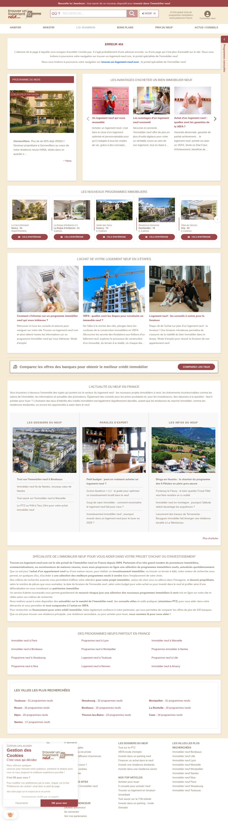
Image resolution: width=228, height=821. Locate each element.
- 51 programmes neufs (33, 700)
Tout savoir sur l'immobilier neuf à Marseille (41, 498)
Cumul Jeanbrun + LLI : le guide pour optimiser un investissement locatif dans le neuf (113, 493)
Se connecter (71, 811)
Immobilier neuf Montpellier (187, 768)
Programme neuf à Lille (165, 657)
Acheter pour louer (128, 781)
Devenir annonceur (75, 807)
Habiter (15, 27)
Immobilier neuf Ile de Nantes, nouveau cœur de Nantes (44, 488)
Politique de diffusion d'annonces (82, 756)
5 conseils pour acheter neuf (134, 786)
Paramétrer (22, 803)
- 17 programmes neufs (32, 722)
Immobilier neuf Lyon (184, 760)
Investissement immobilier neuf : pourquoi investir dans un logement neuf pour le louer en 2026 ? (113, 518)
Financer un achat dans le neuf (135, 760)
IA (150, 13)
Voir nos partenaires (75, 816)
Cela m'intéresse (31, 237)
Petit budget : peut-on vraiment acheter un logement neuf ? (112, 481)
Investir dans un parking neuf (134, 756)
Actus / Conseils (206, 27)
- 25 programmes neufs (101, 707)
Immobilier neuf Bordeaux (186, 751)
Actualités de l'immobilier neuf (81, 786)
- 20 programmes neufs (170, 707)
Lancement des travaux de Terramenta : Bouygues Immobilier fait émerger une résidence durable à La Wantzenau (183, 518)
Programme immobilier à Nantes (170, 649)
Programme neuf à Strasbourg (28, 657)
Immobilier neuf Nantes (185, 773)
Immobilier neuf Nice (184, 777)
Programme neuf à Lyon (95, 640)
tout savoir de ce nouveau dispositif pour (114, 3)
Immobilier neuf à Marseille (167, 640)
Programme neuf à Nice (24, 666)
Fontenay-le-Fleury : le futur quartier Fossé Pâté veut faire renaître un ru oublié (183, 493)
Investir (48, 27)
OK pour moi (59, 803)
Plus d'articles (210, 538)
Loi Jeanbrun (85, 27)
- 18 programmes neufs (166, 714)
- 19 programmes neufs (106, 714)
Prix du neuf (164, 27)
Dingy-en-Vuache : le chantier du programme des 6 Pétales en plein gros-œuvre (183, 481)
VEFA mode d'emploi (130, 751)
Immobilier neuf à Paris (24, 640)
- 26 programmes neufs (32, 707)
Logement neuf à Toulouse (96, 657)
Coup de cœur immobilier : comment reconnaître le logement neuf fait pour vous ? (114, 504)
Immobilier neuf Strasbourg (187, 786)
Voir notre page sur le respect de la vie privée (29, 791)
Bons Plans (125, 27)
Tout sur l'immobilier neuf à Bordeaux (40, 479)
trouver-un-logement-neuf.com (120, 61)
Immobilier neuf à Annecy (166, 666)
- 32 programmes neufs (102, 700)
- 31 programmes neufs (169, 700)
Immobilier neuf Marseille (186, 764)
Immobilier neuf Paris (184, 781)
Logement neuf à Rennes (95, 666)
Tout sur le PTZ (127, 747)
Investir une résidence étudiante (136, 764)
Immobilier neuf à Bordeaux (26, 649)
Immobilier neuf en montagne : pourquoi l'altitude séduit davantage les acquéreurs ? (183, 504)
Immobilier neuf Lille (183, 756)
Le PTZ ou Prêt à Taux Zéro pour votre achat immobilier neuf (42, 507)
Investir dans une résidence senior (137, 768)
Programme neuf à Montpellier (98, 649)
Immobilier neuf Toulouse (186, 790)
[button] (10, 814)
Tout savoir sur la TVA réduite (134, 798)
